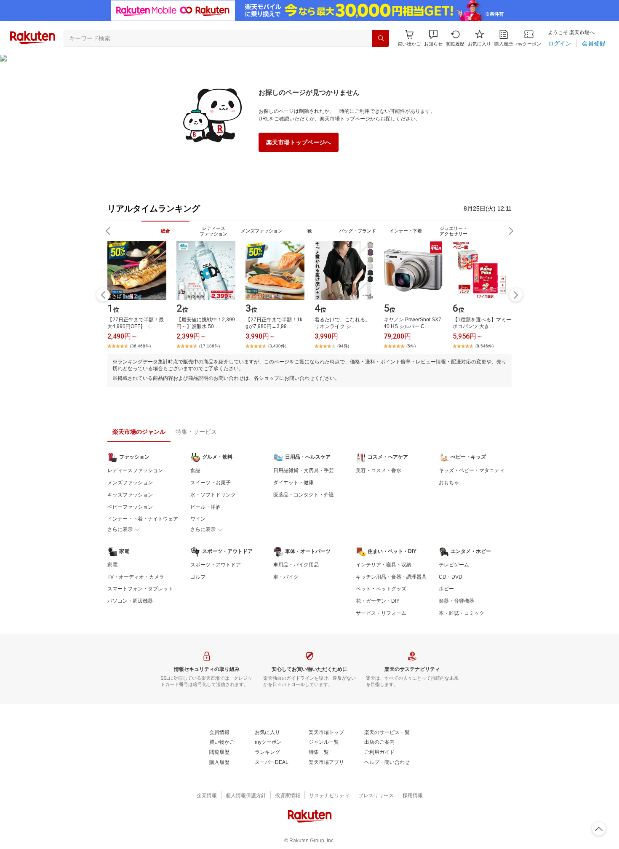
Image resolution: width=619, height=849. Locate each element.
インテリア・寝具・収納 (383, 565)
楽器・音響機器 (456, 601)
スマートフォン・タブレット (140, 589)
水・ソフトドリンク (213, 495)
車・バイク (286, 577)
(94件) (343, 346)
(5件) (411, 346)
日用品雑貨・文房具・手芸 (303, 470)
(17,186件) (209, 346)
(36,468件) (140, 346)
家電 (112, 565)
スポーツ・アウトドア (215, 565)
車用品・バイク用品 (296, 565)
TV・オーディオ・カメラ (135, 577)
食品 (195, 470)
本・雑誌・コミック (461, 613)
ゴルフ (197, 577)
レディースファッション (135, 470)
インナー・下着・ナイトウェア (142, 519)
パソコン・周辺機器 (130, 601)
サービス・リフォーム (381, 613)
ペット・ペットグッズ (381, 589)
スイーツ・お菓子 (210, 483)
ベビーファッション (130, 507)
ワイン (197, 519)
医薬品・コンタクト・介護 (303, 495)
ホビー (446, 589)
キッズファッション (130, 495)
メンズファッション (130, 483)
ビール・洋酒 (205, 507)
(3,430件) (277, 346)
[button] (433, 38)
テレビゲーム (454, 565)
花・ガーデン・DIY (378, 601)
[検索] (380, 38)
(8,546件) (484, 346)
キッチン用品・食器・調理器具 (391, 577)
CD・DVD (450, 577)
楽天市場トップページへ (298, 142)
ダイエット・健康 (293, 483)
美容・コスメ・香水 (378, 470)
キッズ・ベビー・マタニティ (471, 470)
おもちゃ (449, 483)
